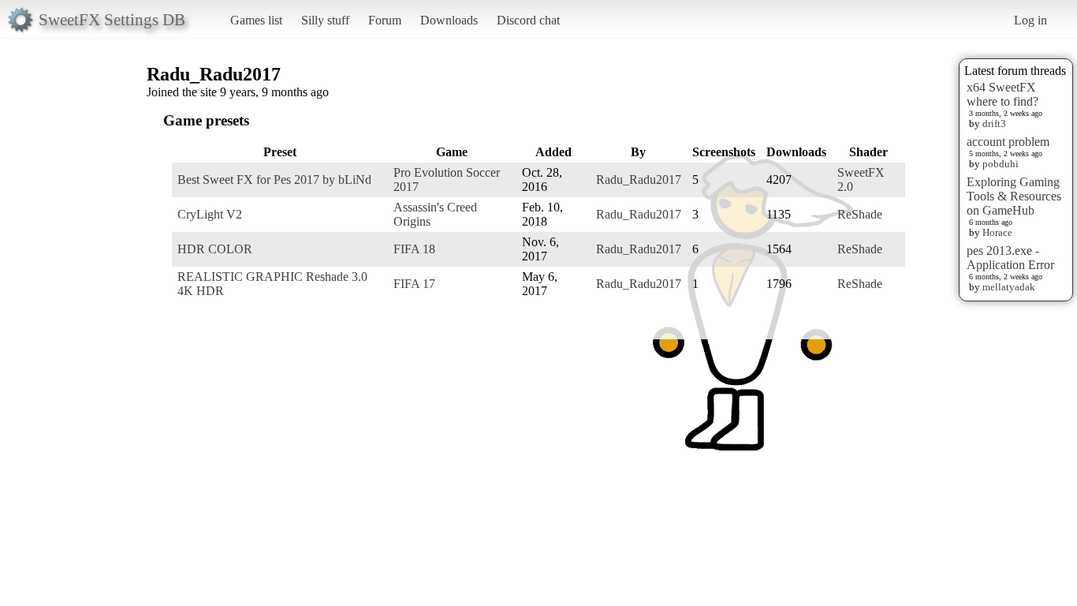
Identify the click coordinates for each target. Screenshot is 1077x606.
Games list (256, 20)
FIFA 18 (414, 249)
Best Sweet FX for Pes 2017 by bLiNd (274, 179)
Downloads (449, 20)
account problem (1008, 141)
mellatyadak (1008, 287)
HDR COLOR (214, 249)
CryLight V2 (209, 214)
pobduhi (1000, 164)
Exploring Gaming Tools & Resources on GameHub (1014, 196)
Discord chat (528, 20)
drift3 (994, 123)
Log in (1030, 20)
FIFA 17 (414, 283)
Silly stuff (325, 20)
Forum (384, 20)
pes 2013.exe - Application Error (1010, 257)
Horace (997, 232)
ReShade (859, 214)
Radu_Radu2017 (638, 179)
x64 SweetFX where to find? (1002, 94)
